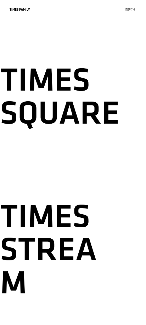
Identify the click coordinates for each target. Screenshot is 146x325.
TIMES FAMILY (20, 9)
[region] (73, 162)
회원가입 (130, 9)
